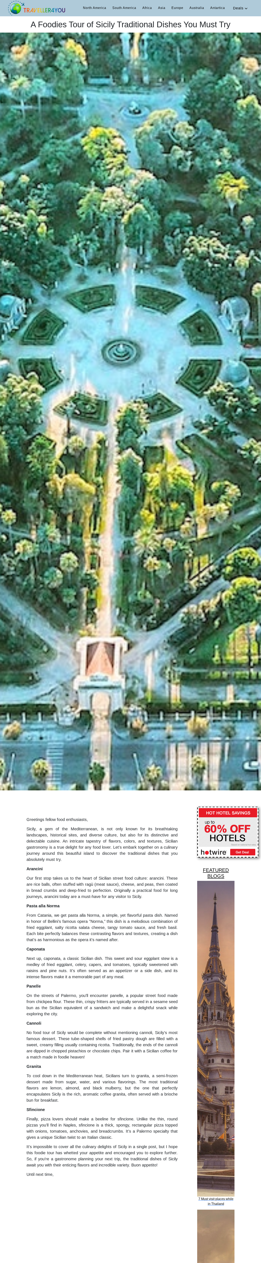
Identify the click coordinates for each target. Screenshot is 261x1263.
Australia (196, 8)
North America (94, 8)
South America (124, 8)
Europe (177, 8)
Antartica (217, 8)
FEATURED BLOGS (216, 873)
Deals (239, 8)
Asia (161, 8)
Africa (147, 8)
